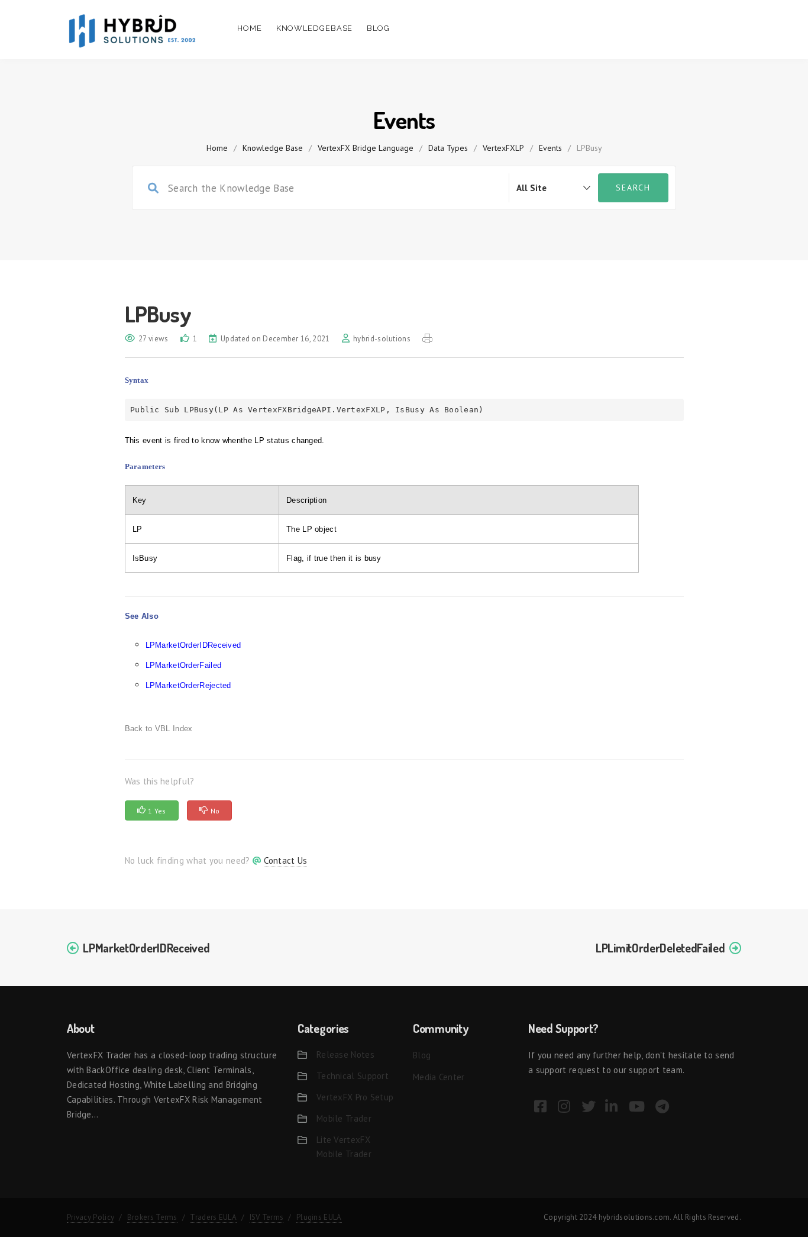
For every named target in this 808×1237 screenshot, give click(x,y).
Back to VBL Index (159, 728)
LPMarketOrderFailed (184, 665)
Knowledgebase (314, 28)
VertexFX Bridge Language (365, 148)
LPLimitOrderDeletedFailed (660, 947)
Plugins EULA (319, 1217)
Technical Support (352, 1075)
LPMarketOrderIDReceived (193, 645)
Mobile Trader (343, 1118)
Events (550, 148)
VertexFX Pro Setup (354, 1097)
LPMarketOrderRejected (188, 685)
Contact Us (285, 860)
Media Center (439, 1077)
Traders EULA (213, 1217)
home (217, 148)
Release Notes (345, 1054)
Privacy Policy (90, 1217)
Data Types (448, 148)
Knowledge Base (273, 148)
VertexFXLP (503, 148)
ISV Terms (267, 1217)
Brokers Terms (152, 1217)
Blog (378, 28)
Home (249, 28)
